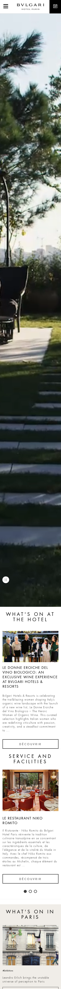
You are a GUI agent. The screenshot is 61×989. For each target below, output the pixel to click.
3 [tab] (35, 891)
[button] (6, 6)
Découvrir (30, 744)
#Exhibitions (8, 971)
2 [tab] (30, 891)
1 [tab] (25, 891)
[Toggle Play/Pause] (5, 579)
